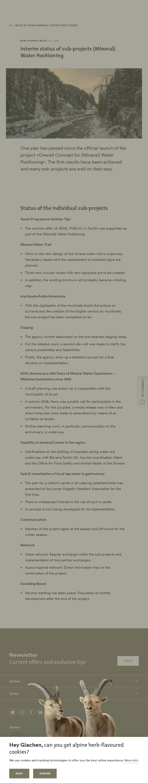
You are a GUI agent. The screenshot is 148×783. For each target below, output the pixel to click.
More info (131, 760)
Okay (19, 773)
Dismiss (45, 773)
